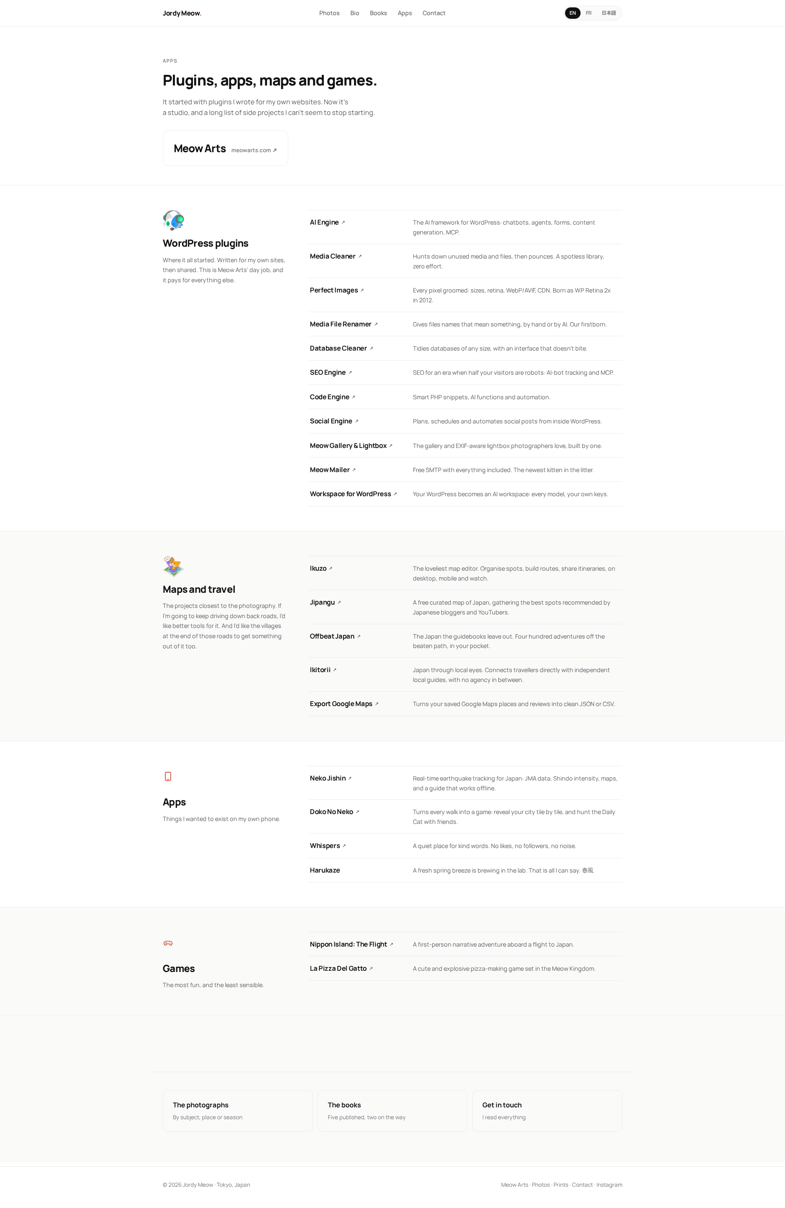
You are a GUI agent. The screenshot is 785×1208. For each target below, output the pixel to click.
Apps (405, 13)
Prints (561, 1184)
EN (573, 12)
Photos (329, 13)
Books (378, 13)
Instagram (609, 1184)
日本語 (608, 12)
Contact (434, 13)
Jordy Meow (182, 13)
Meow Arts (514, 1184)
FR (589, 12)
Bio (354, 13)
